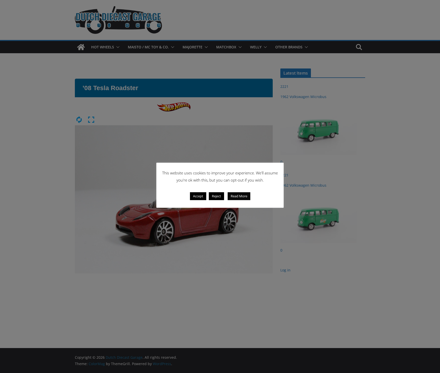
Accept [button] (198, 196)
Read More (239, 196)
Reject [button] (216, 196)
